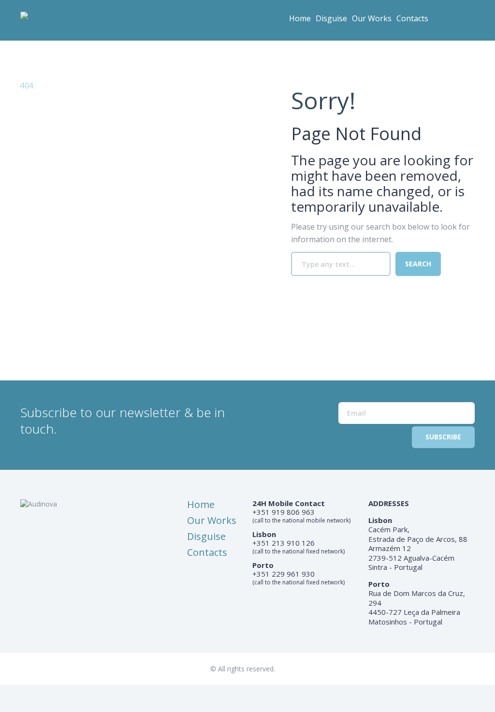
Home (300, 18)
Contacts (412, 18)
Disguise (331, 18)
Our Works (372, 18)
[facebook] (448, 22)
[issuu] (468, 22)
